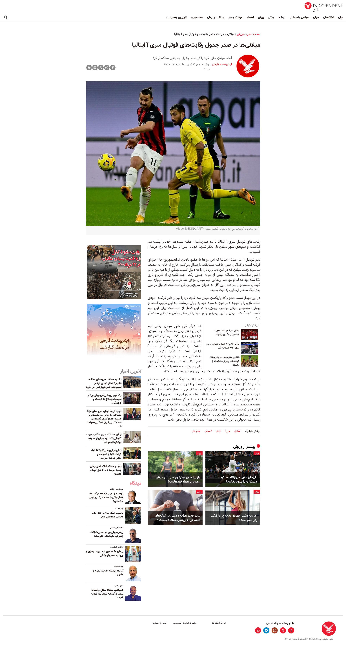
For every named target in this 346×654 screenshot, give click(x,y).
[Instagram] (275, 630)
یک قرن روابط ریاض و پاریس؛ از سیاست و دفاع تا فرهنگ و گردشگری (104, 399)
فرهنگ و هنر (235, 17)
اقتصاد (250, 17)
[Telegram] (266, 630)
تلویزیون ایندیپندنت (176, 17)
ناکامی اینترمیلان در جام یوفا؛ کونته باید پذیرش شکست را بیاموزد (224, 361)
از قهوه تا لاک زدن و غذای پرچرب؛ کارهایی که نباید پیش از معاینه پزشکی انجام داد (103, 438)
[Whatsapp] (107, 67)
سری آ (227, 431)
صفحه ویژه (197, 17)
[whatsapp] (258, 630)
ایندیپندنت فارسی (222, 64)
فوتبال (237, 431)
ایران (340, 17)
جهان (316, 17)
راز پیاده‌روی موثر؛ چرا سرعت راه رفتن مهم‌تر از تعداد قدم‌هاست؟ (178, 479)
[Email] (95, 67)
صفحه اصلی (253, 34)
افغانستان (328, 17)
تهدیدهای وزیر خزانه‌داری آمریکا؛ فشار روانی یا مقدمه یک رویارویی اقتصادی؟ (106, 497)
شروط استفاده (219, 623)
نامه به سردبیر (159, 623)
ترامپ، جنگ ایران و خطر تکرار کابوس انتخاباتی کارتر (107, 515)
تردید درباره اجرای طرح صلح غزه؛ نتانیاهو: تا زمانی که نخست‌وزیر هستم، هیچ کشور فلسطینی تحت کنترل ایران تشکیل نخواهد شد (104, 418)
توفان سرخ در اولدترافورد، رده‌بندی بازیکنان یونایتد (226, 333)
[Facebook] (113, 67)
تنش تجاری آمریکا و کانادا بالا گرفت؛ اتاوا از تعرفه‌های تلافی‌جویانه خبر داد (106, 454)
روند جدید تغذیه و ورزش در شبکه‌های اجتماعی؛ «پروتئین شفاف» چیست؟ (177, 518)
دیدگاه (282, 17)
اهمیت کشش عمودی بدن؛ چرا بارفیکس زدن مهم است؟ (233, 518)
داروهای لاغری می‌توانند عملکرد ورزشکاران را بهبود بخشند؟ (238, 479)
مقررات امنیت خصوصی (184, 623)
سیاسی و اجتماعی (299, 17)
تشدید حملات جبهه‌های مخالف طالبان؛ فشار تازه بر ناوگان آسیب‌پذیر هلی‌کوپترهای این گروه (103, 383)
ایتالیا (218, 431)
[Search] (6, 17)
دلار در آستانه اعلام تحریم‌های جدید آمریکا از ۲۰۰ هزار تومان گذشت (105, 470)
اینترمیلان (196, 431)
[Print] (89, 67)
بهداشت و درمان (215, 17)
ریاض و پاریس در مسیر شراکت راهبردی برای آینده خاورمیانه (106, 534)
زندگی (271, 17)
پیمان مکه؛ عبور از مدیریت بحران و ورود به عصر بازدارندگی (104, 553)
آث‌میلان (208, 431)
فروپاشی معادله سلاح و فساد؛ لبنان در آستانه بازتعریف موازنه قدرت (107, 594)
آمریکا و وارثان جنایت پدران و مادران (108, 573)
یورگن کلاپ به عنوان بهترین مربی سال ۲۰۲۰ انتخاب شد (223, 346)
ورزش (261, 17)
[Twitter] (101, 67)
